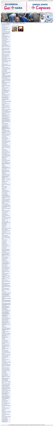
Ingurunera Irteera (4, 57)
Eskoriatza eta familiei (5, 391)
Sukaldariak (3, 165)
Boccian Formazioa (4, 404)
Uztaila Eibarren (4, 259)
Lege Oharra (36, 0)
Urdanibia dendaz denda (5, 138)
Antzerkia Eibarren (4, 327)
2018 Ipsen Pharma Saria (5, 359)
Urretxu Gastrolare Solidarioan (6, 51)
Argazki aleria (41, 12)
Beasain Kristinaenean (5, 380)
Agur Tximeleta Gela (4, 341)
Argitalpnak (35, 12)
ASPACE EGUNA (4, 224)
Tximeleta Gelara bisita (5, 340)
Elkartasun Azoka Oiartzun (5, 170)
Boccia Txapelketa (4, 187)
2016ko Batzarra (4, 213)
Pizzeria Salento (4, 251)
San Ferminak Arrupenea (5, 351)
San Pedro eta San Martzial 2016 (6, 217)
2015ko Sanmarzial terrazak (5, 94)
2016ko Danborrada (4, 161)
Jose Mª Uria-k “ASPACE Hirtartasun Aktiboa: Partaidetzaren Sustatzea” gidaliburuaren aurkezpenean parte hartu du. (6, 128)
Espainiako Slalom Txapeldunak (6, 333)
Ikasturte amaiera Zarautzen (5, 210)
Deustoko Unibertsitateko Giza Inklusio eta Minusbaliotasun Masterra (6, 163)
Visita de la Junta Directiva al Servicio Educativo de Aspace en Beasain (6, 286)
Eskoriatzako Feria (4, 239)
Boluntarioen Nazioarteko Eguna (6, 364)
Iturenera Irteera (4, 143)
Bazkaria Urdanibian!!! (5, 258)
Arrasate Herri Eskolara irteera (6, 318)
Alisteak (30, 12)
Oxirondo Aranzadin (4, 192)
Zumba (3, 148)
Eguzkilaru (3, 410)
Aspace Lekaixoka (4, 265)
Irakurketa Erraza (4, 173)
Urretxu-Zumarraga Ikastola (5, 403)
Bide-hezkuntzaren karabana (6, 267)
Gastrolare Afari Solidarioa (5, 288)
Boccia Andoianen (4, 372)
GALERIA (17, 23)
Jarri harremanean (48, 12)
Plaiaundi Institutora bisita (5, 273)
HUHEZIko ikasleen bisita (5, 200)
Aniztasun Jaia (4, 409)
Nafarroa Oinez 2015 (5, 137)
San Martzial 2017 (4, 243)
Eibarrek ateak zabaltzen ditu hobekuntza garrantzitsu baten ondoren (6, 121)
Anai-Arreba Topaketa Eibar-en (6, 24)
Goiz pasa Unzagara (4, 266)
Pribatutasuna (40, 0)
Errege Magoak (4, 291)
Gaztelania (49, 0)
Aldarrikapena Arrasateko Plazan (6, 60)
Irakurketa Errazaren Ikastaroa (6, 208)
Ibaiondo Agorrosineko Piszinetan (6, 101)
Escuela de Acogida (4, 417)
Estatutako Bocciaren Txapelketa (6, 411)
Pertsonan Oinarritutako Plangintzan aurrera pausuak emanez (6, 255)
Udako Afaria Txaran (4, 260)
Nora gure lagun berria (5, 64)
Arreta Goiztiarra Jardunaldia (6, 160)
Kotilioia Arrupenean (4, 153)
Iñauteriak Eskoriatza (5, 421)
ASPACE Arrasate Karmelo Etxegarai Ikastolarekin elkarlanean (5, 177)
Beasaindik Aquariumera (5, 319)
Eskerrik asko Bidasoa (5, 123)
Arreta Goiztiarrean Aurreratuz (6, 31)
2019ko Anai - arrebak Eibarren (6, 390)
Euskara (52, 0)
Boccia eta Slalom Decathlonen (6, 405)
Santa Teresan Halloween (5, 87)
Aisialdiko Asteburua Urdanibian (6, 141)
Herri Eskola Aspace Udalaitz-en (6, 68)
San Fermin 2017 (4, 248)
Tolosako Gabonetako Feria (5, 41)
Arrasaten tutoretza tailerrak (5, 370)
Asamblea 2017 (4, 242)
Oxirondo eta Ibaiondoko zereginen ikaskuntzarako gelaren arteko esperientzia (5, 313)
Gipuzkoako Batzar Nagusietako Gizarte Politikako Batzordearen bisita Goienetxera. (6, 304)
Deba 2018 (3, 358)
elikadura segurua (4, 84)
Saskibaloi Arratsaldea (5, 309)
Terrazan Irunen (4, 136)
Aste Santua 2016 (4, 183)
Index (14, 23)
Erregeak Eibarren (4, 42)
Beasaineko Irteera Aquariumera (6, 109)
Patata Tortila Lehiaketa (5, 110)
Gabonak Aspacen (4, 40)
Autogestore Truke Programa (6, 147)
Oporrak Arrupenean (4, 124)
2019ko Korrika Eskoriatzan (5, 387)
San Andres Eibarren (4, 363)
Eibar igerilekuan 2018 (5, 357)
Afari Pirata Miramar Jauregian (6, 155)
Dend (21, 12)
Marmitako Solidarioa (4, 229)
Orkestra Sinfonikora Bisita (5, 191)
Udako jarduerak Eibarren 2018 (6, 354)
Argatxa (3, 209)
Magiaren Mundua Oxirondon (6, 48)
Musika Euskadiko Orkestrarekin (6, 228)
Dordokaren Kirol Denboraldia (6, 199)
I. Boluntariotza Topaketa (5, 67)
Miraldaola (3, 93)
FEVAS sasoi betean (4, 77)
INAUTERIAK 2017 (4, 71)
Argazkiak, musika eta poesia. (6, 230)
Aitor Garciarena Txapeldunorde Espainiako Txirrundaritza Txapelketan (6, 329)
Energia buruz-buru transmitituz (6, 72)
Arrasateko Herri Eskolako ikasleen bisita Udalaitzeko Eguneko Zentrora (5, 307)
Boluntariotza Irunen (4, 28)
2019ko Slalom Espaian (5, 400)
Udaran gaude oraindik (5, 221)
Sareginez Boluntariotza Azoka (6, 396)
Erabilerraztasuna (44, 0)
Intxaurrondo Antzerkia (5, 92)
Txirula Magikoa (4, 371)
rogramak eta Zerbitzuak (9, 12)
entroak (16, 12)
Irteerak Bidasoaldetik (5, 61)
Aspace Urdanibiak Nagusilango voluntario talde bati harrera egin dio (6, 301)
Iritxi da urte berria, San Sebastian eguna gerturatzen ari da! (6, 46)
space (3, 12)
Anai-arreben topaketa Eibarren (6, 310)
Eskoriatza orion (4, 399)
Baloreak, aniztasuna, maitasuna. (6, 416)
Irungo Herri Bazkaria (5, 214)
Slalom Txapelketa (4, 186)
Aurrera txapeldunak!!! (5, 142)
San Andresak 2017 (4, 274)
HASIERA (29, 0)
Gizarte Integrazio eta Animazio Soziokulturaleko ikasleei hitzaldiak (6, 34)
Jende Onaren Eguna (5, 244)
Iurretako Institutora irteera (5, 236)
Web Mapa (32, 0)
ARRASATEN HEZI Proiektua (6, 174)
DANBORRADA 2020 (5, 420)
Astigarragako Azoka (4, 190)
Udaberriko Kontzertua (5, 320)
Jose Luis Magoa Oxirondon (5, 154)
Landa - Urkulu (4, 102)
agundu (25, 12)
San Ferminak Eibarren (5, 350)
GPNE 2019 (3, 415)
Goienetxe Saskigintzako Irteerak (6, 111)
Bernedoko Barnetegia (5, 235)
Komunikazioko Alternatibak (5, 130)
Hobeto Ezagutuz (4, 149)
